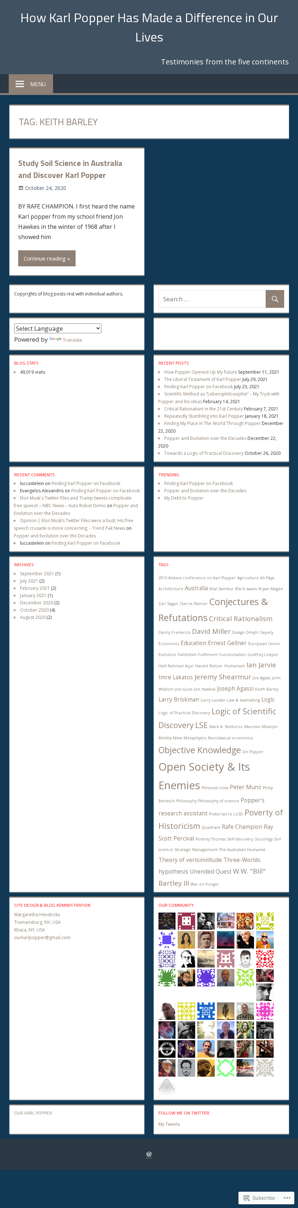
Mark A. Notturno (226, 726)
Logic (268, 699)
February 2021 (35, 588)
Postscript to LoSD (226, 813)
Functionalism (232, 654)
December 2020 (36, 603)
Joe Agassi (261, 677)
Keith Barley (266, 689)
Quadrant (211, 827)
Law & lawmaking (243, 700)
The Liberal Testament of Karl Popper (202, 379)
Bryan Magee (270, 588)
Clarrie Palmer (194, 603)
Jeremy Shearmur (222, 676)
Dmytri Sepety (259, 632)
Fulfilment (208, 654)
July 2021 (29, 581)
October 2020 (34, 610)
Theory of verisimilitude (190, 860)
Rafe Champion (242, 827)
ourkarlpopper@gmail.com (42, 937)
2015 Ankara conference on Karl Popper (197, 577)
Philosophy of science (218, 800)
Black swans (246, 588)
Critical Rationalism (241, 618)
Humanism (234, 665)
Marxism (252, 726)
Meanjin (270, 726)
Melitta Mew (170, 737)
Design (238, 632)
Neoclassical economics (230, 737)
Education (193, 643)
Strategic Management (196, 849)
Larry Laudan (213, 700)
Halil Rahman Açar (176, 665)
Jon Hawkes (205, 689)
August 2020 (32, 617)
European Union (264, 643)
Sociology (264, 839)
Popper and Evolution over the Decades (205, 438)
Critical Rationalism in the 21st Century (203, 409)
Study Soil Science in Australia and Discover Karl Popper (70, 169)
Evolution (167, 654)
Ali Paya (267, 577)
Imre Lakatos (175, 677)
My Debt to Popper (184, 498)
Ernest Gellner (227, 643)
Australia (196, 588)
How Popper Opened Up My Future (200, 372)
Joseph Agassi (235, 688)
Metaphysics (195, 737)
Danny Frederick (174, 632)
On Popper (252, 751)
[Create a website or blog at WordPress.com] (149, 1154)
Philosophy (186, 800)
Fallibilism (187, 654)
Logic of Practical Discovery (184, 712)
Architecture (170, 588)
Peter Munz (245, 787)
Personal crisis (215, 787)
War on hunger (204, 884)
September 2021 (37, 574)
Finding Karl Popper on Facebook (198, 387)
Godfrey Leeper (262, 654)
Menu (38, 84)
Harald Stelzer (209, 665)
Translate (72, 340)
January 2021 (33, 595)
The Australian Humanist (242, 849)
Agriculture (248, 577)
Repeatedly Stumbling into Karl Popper (204, 416)
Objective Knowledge (199, 750)
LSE (201, 725)
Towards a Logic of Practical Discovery (203, 453)
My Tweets (169, 1124)
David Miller (211, 631)
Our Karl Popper (33, 1112)
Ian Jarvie (261, 664)
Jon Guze (184, 689)
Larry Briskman (178, 699)
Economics (168, 643)
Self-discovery (240, 839)
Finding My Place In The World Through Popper (212, 423)
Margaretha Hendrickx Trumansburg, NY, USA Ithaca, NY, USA (37, 922)
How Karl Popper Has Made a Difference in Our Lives (149, 26)
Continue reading (45, 258)
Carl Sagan (168, 603)
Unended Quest (210, 871)
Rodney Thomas (211, 839)
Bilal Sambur (221, 588)
